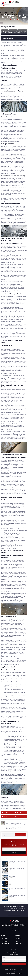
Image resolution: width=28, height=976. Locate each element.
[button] (4, 5)
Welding (4, 340)
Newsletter (14, 950)
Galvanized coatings (5, 619)
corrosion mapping (5, 656)
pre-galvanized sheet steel (12, 715)
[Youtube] (18, 930)
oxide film (12, 87)
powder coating (22, 767)
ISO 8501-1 (22, 139)
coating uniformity (8, 311)
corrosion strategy (7, 777)
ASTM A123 (4, 95)
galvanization (11, 55)
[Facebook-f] (10, 930)
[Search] (20, 834)
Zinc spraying (4, 187)
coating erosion (20, 509)
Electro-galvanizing (5, 178)
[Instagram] (15, 930)
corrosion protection (10, 99)
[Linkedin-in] (13, 930)
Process (14, 12)
